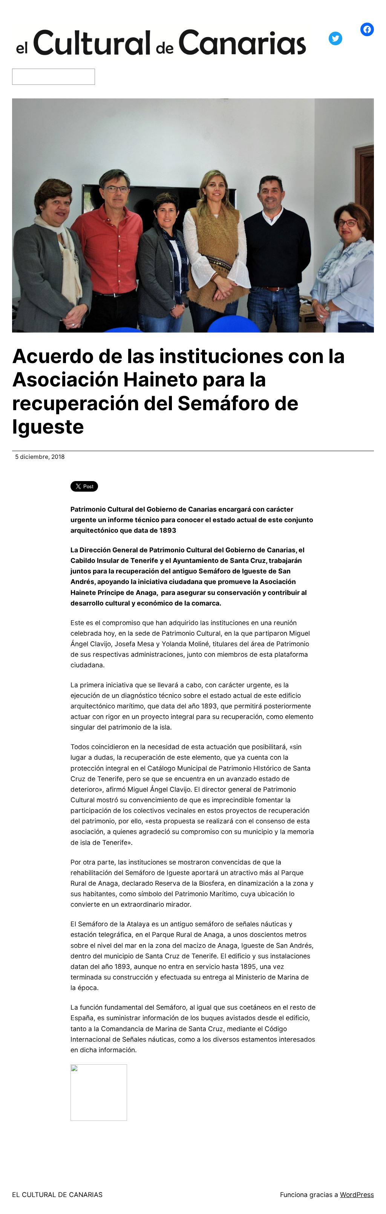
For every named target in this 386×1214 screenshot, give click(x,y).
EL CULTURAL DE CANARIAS (57, 1195)
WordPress (357, 1195)
